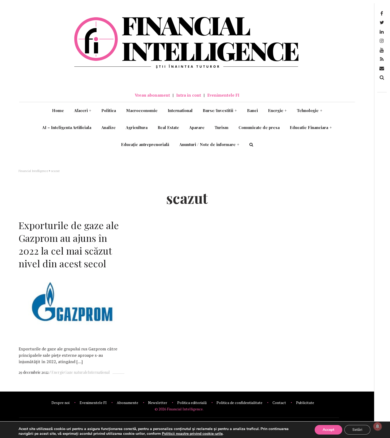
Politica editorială (192, 402)
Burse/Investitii (220, 110)
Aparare (197, 127)
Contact (279, 402)
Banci (252, 110)
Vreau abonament (152, 95)
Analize (108, 127)
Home (58, 110)
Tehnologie (309, 110)
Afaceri (83, 110)
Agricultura (137, 127)
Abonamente (127, 402)
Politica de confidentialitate (239, 402)
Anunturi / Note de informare (209, 144)
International (180, 110)
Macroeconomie (142, 110)
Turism (221, 127)
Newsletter (157, 402)
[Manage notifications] (377, 426)
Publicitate (305, 402)
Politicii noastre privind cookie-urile (192, 433)
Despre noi (60, 402)
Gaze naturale (76, 372)
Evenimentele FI (223, 95)
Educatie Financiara (311, 127)
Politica (108, 110)
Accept (328, 429)
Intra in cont (188, 95)
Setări (357, 429)
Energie (277, 110)
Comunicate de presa (259, 127)
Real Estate (168, 127)
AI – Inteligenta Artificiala (66, 127)
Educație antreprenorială (145, 144)
